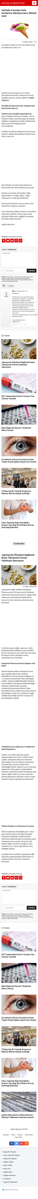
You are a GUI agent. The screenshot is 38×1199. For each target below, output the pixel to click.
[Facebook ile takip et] (11, 1143)
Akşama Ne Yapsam (10, 1159)
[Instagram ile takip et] (21, 1143)
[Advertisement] (19, 69)
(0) (21, 324)
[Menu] (34, 3)
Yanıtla (15, 324)
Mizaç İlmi (6, 1169)
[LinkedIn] (12, 240)
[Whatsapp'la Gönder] (16, 240)
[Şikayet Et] (34, 324)
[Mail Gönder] (20, 240)
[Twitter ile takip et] (16, 1143)
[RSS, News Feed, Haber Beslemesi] (26, 1143)
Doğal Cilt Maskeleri (10, 1182)
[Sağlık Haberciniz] (13, 3)
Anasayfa (6, 1135)
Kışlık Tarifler (7, 1165)
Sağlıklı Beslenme (9, 1175)
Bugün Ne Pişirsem (9, 1152)
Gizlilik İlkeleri (29, 1135)
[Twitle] (8, 240)
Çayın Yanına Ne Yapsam (11, 1155)
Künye (13, 1135)
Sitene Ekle (18, 1137)
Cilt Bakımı (7, 1179)
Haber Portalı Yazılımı (11, 1190)
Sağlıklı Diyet (7, 1172)
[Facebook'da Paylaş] (4, 240)
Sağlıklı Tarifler (8, 1162)
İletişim (20, 1135)
